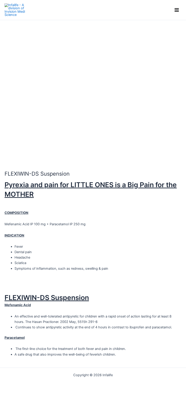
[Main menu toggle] (176, 10)
